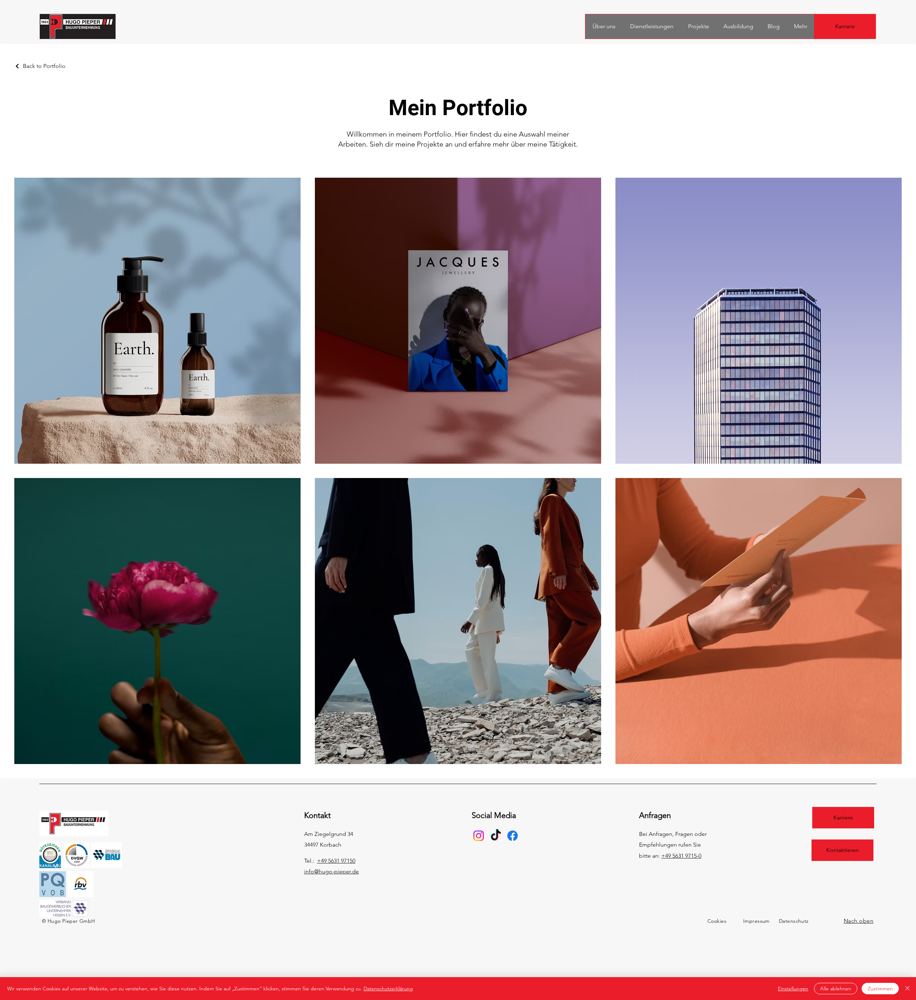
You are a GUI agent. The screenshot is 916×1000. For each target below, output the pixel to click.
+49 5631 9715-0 (681, 855)
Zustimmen (880, 988)
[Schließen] (907, 988)
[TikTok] (496, 836)
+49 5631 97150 (336, 860)
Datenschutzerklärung (388, 988)
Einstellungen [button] (793, 988)
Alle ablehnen (835, 988)
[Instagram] (479, 836)
